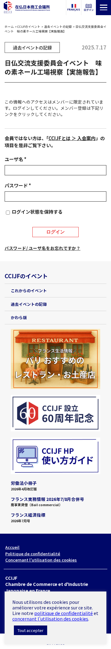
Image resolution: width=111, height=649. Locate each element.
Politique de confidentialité (32, 554)
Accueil (12, 547)
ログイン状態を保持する (37, 211)
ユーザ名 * (16, 159)
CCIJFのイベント (28, 26)
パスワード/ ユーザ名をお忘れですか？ (42, 248)
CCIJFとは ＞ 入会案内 (72, 138)
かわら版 (19, 317)
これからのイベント (29, 290)
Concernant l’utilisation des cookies (41, 560)
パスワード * (18, 185)
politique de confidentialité (63, 613)
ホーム (9, 26)
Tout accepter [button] (30, 630)
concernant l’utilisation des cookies (50, 618)
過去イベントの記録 (58, 26)
